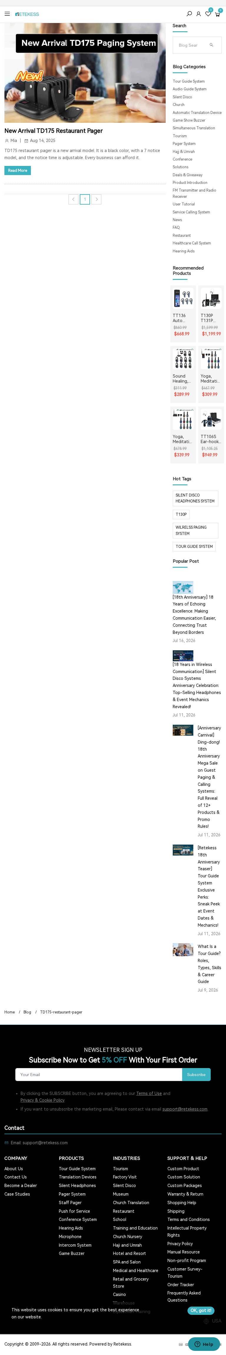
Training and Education (135, 1228)
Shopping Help (181, 1202)
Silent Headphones (77, 1185)
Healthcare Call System (192, 243)
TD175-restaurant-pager (61, 1012)
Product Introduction (190, 183)
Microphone (70, 1236)
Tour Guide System (189, 81)
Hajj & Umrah (184, 152)
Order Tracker (180, 1284)
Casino (119, 1294)
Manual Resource (183, 1252)
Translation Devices (78, 1177)
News (177, 220)
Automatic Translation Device (197, 113)
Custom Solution (183, 1177)
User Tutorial (184, 204)
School (119, 1219)
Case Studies (17, 1194)
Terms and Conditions (188, 1219)
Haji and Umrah (127, 1245)
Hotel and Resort (129, 1253)
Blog (27, 1012)
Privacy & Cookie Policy (42, 1100)
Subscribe (196, 1074)
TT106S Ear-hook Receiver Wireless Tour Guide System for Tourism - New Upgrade (210, 439)
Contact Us (15, 1177)
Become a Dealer (20, 1185)
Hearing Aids (184, 251)
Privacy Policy (180, 1243)
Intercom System (75, 1245)
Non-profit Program (186, 1260)
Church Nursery (127, 1236)
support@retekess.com (184, 1109)
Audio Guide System (190, 89)
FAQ (176, 228)
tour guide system (194, 547)
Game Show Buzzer (189, 120)
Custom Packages (184, 1185)
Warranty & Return (185, 1194)
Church (179, 105)
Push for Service (74, 1211)
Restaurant (182, 236)
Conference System (78, 1219)
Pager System (184, 144)
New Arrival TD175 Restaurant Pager (53, 130)
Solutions (180, 167)
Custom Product (183, 1168)
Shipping (176, 1211)
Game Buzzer (71, 1253)
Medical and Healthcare (135, 1270)
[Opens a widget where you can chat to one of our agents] (204, 1344)
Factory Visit (125, 1177)
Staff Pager (70, 1202)
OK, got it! (201, 1310)
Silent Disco (182, 97)
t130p (181, 514)
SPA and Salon (127, 1262)
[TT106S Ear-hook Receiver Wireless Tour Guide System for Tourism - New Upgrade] (211, 419)
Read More (17, 170)
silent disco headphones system (195, 498)
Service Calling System (191, 212)
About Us (13, 1168)
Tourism (180, 136)
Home (9, 1012)
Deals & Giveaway (187, 175)
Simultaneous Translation (194, 128)
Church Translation (131, 1202)
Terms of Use (149, 1093)
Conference (182, 159)
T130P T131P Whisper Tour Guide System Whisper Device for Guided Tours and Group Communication (210, 318)
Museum (121, 1194)
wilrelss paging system (191, 530)
